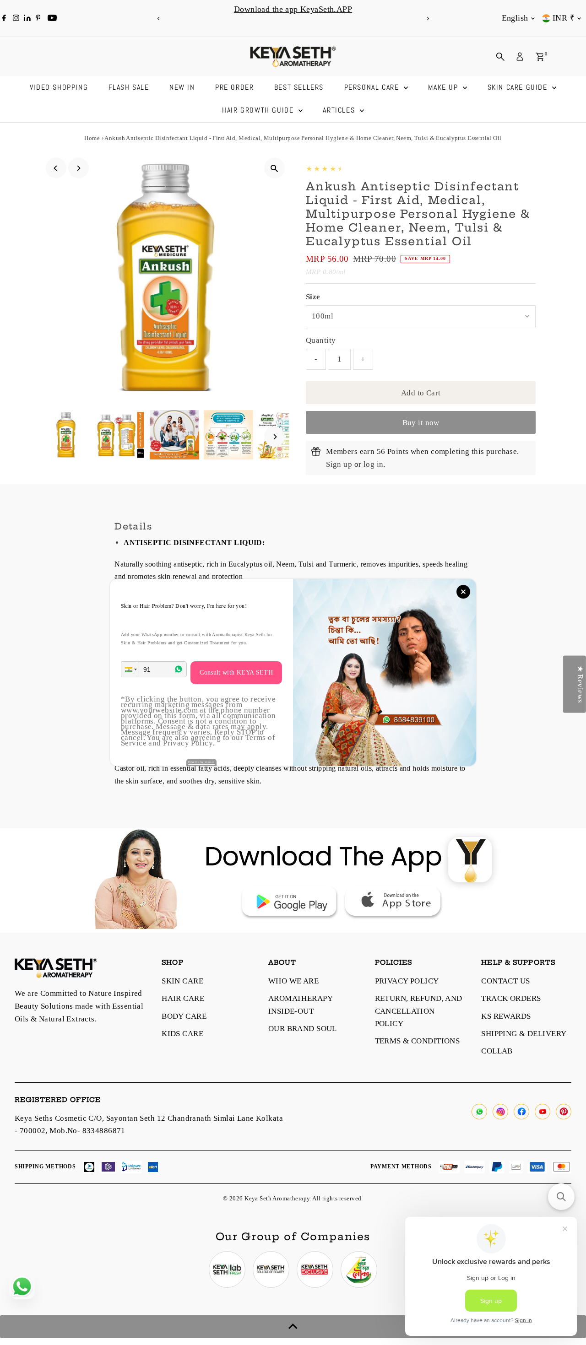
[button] (130, 669)
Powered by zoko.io (201, 762)
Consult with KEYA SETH (236, 672)
